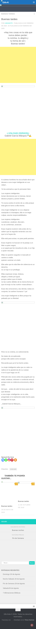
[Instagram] (8, 460)
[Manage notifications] (31, 625)
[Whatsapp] (5, 460)
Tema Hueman (29, 620)
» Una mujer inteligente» (18, 133)
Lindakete (9, 23)
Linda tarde (13, 469)
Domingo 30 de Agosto (11, 574)
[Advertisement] (18, 65)
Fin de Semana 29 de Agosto (14, 583)
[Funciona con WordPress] (11, 620)
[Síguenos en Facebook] (34, 522)
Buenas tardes (8, 14)
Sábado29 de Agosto (11, 588)
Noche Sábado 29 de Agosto (14, 579)
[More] (15, 460)
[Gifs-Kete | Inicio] (6, 2)
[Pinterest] (12, 460)
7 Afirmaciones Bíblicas (11, 593)
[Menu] (34, 2)
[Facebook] (2, 460)
